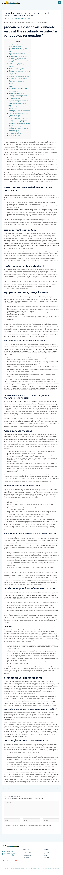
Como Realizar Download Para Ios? (18, 100)
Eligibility (46, 852)
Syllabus (46, 855)
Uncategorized (19, 18)
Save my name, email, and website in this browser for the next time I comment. (28, 825)
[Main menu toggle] (59, 2)
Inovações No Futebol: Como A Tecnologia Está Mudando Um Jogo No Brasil (19, 60)
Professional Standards (29, 854)
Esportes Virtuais (13, 91)
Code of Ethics (27, 852)
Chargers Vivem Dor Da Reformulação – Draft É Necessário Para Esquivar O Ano (18, 128)
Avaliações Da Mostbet (15, 133)
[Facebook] (3, 860)
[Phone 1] (11, 860)
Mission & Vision (27, 855)
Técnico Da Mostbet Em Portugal (18, 48)
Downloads (47, 857)
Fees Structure (48, 854)
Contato (11, 86)
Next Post (57, 789)
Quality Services (27, 857)
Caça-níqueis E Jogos (14, 132)
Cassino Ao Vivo (13, 112)
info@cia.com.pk (10, 853)
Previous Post (6, 789)
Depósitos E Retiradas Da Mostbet (18, 95)
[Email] (7, 860)
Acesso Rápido (13, 85)
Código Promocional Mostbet (17, 96)
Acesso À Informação (14, 135)
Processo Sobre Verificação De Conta (19, 76)
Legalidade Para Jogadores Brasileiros (19, 110)
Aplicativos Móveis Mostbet (16, 93)
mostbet (46, 199)
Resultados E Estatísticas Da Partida (19, 56)
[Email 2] (16, 860)
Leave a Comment (9, 18)
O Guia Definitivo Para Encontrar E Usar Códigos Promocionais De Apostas (18, 103)
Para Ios (11, 75)
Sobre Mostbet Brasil (14, 98)
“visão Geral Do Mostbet (15, 63)
